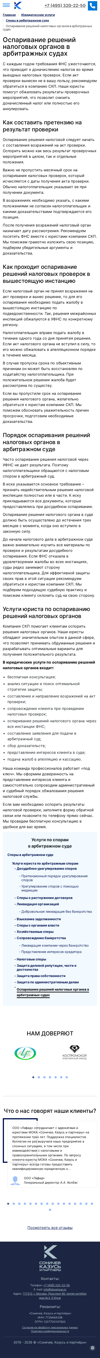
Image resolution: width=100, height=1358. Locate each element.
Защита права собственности (41, 976)
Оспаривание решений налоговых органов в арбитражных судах (53, 992)
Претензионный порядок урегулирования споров (54, 878)
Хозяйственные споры (35, 932)
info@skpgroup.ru (54, 1289)
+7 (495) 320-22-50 (65, 5)
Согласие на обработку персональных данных (50, 1327)
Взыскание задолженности (39, 919)
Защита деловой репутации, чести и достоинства (47, 967)
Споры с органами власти (38, 925)
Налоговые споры (31, 959)
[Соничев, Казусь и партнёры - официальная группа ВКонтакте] (92, 1348)
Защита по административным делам (48, 982)
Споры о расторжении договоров (45, 898)
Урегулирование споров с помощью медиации (50, 888)
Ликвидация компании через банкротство (55, 945)
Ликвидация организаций (38, 904)
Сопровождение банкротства (41, 938)
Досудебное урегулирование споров (47, 868)
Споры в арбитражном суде (30, 855)
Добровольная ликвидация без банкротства (56, 911)
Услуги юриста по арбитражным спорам (45, 863)
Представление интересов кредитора (51, 952)
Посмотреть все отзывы (50, 1227)
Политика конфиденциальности (50, 1331)
